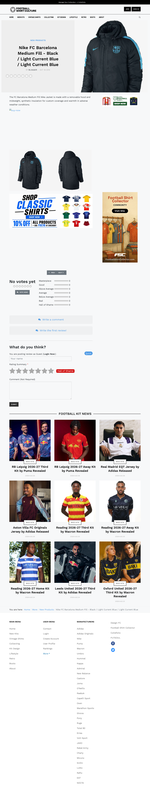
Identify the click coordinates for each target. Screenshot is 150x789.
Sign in (136, 9)
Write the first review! (52, 330)
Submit (14, 404)
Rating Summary (18, 364)
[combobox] (140, 17)
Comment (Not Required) (22, 379)
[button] (51, 653)
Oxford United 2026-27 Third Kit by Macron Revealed (120, 592)
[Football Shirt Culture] (23, 9)
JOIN (127, 9)
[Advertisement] (51, 130)
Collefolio (82, 2)
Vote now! (23, 292)
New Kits (30, 461)
